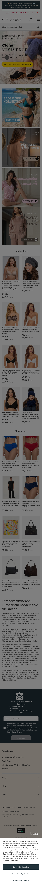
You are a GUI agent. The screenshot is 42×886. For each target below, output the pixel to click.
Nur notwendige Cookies (21, 874)
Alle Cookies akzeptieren (21, 867)
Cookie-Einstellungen (21, 880)
